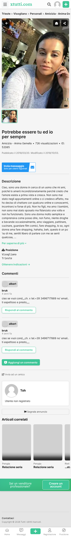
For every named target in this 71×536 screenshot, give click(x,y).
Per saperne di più (13, 243)
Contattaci (8, 518)
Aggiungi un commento (23, 362)
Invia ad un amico (15, 374)
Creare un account (56, 485)
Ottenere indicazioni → (16, 264)
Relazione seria (12, 467)
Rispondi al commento (19, 310)
